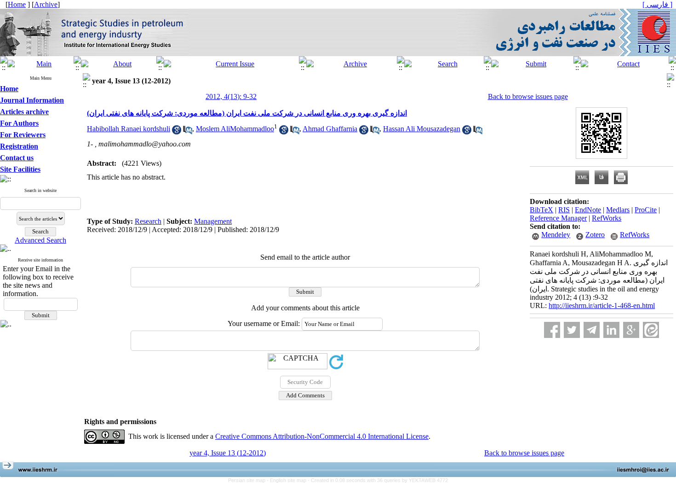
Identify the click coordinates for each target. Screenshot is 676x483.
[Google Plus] (631, 330)
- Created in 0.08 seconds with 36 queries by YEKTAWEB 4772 (378, 480)
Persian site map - (249, 480)
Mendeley (555, 235)
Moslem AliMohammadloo (235, 129)
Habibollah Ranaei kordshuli (128, 129)
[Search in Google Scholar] (176, 132)
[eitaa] (651, 330)
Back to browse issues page (528, 96)
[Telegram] (592, 330)
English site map (289, 480)
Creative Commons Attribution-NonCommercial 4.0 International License (322, 436)
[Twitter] (572, 330)
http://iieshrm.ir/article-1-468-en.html (602, 305)
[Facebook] (552, 330)
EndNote (588, 210)
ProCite (646, 210)
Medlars (618, 210)
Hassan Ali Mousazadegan (421, 129)
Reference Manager (558, 218)
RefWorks (606, 218)
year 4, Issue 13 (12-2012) (227, 453)
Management (213, 221)
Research (148, 221)
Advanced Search (40, 240)
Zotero (595, 235)
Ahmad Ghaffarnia (330, 129)
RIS (564, 210)
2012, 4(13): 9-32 (231, 96)
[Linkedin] (611, 330)
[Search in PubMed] (187, 132)
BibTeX (541, 210)
